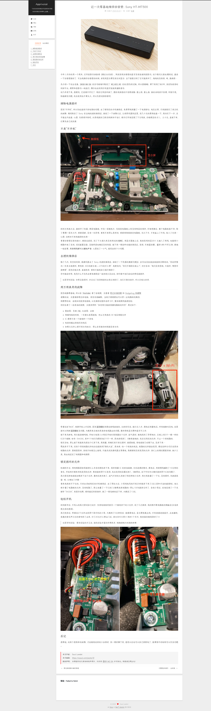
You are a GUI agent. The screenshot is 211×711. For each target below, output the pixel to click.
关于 (34, 35)
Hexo (111, 707)
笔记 (34, 23)
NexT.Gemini (119, 707)
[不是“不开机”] (177, 128)
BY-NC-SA (109, 661)
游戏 (34, 31)
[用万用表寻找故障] (177, 287)
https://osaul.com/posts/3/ (83, 658)
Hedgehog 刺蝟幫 (133, 293)
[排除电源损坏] (177, 103)
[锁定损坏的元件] (177, 461)
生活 (34, 19)
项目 (34, 27)
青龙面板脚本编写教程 (71, 668)
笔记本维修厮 (116, 293)
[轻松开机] (177, 498)
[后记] (177, 636)
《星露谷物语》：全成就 (167, 668)
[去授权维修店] (177, 255)
